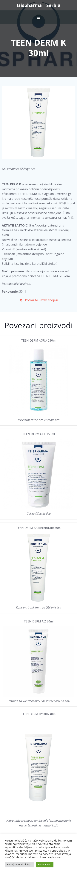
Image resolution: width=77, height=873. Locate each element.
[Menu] (38, 17)
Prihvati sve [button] (44, 864)
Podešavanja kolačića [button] (19, 864)
